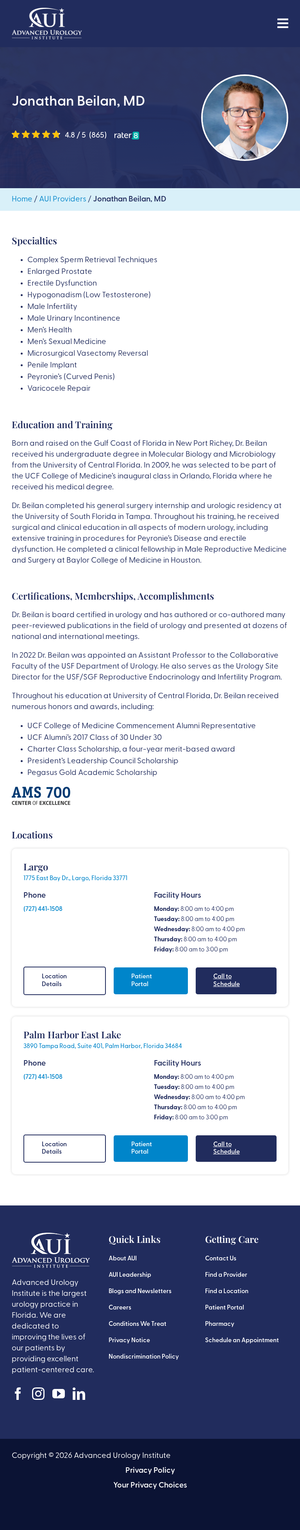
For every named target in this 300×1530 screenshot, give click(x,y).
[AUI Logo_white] (47, 12)
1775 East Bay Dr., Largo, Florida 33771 (75, 878)
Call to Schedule (226, 980)
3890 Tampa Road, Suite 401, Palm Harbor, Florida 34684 (102, 1046)
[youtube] (58, 1393)
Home (22, 199)
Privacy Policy (150, 1471)
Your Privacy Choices (150, 1485)
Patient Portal (141, 980)
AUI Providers (62, 199)
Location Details (54, 980)
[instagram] (38, 1393)
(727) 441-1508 (42, 909)
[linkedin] (79, 1393)
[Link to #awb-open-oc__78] (282, 23)
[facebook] (18, 1393)
